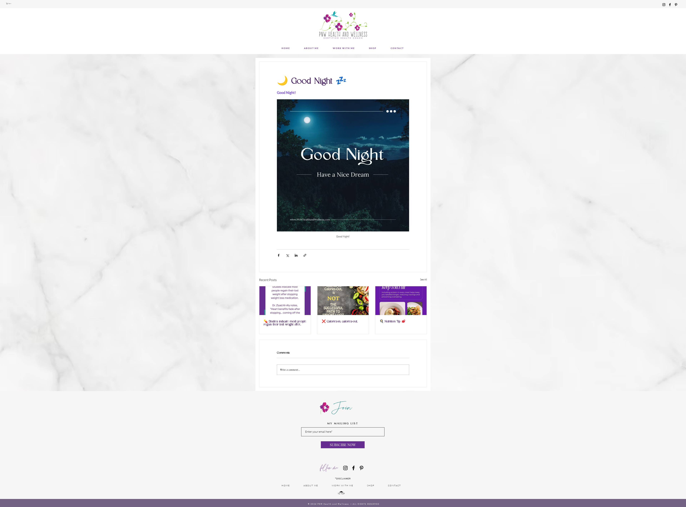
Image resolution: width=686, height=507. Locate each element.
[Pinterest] (676, 5)
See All (423, 279)
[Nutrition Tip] (401, 300)
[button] (9, 3)
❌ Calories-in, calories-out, (339, 321)
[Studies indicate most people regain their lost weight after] (285, 300)
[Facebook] (670, 5)
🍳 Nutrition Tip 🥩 (392, 321)
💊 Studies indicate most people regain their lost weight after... (285, 323)
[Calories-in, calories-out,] (343, 300)
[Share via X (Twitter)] (287, 255)
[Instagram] (664, 5)
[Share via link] (305, 255)
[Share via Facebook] (278, 255)
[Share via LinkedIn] (296, 255)
